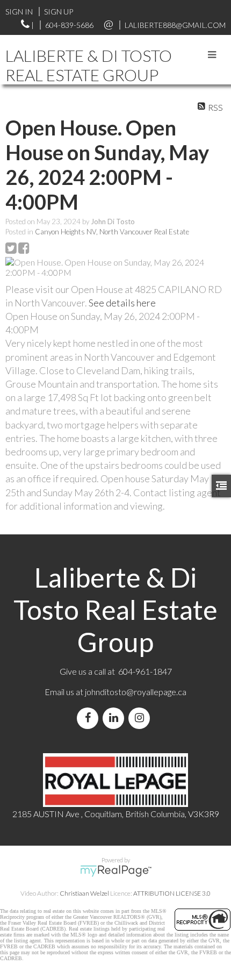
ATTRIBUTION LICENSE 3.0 (172, 893)
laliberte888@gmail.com (175, 25)
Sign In (19, 11)
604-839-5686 (69, 25)
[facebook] (90, 718)
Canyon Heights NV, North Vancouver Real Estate (112, 231)
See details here (122, 303)
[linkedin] (115, 718)
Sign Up (58, 11)
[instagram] (141, 718)
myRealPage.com (116, 870)
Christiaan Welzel (84, 893)
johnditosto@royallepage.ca (135, 692)
